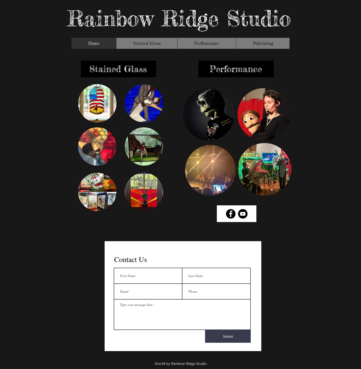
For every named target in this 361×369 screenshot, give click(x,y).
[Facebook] (231, 214)
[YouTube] (243, 214)
